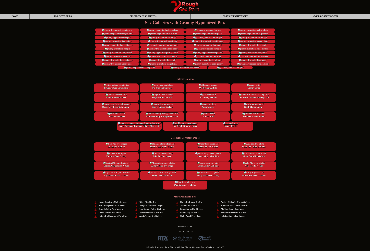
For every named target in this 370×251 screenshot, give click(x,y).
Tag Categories (63, 16)
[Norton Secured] (205, 239)
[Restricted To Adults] (163, 239)
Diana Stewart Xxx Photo (110, 213)
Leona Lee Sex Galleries (208, 166)
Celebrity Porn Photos (143, 16)
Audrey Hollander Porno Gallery (235, 202)
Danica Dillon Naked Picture (116, 166)
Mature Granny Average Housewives (162, 116)
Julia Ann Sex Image (162, 156)
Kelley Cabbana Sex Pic (162, 175)
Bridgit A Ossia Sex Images (151, 206)
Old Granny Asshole (208, 88)
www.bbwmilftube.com (325, 16)
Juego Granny (208, 107)
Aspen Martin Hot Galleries (116, 175)
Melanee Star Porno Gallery (162, 147)
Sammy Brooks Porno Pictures (234, 206)
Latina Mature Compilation (116, 88)
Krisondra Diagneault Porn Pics (113, 216)
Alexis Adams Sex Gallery (150, 216)
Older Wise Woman (116, 116)
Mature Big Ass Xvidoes (162, 107)
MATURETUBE (185, 226)
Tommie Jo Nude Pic (189, 206)
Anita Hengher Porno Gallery (112, 206)
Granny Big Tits (231, 126)
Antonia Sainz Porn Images (111, 209)
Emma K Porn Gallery (116, 156)
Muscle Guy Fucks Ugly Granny (116, 107)
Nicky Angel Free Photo (190, 216)
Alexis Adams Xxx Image (162, 166)
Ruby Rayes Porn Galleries (254, 175)
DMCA (180, 231)
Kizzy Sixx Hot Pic (147, 202)
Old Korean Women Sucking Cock (254, 97)
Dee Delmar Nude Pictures (151, 213)
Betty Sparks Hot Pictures (191, 209)
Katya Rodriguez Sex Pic (191, 202)
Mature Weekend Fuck (116, 97)
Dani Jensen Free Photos (185, 185)
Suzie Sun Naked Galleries (253, 147)
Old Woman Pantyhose (162, 88)
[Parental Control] (183, 239)
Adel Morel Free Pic (254, 166)
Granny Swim (254, 88)
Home (15, 16)
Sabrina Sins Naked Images (233, 216)
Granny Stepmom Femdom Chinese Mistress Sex (139, 126)
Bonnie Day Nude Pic (189, 213)
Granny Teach (208, 116)
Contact (189, 231)
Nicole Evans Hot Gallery (254, 156)
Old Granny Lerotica (208, 97)
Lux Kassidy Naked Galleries (152, 209)
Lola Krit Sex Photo (116, 147)
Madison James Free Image (233, 209)
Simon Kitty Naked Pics (208, 156)
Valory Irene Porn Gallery (208, 175)
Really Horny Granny (253, 107)
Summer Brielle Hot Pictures (233, 213)
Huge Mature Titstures (162, 97)
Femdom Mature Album (253, 116)
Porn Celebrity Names (235, 16)
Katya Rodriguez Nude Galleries (113, 202)
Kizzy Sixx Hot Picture (208, 147)
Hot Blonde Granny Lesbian (185, 126)
